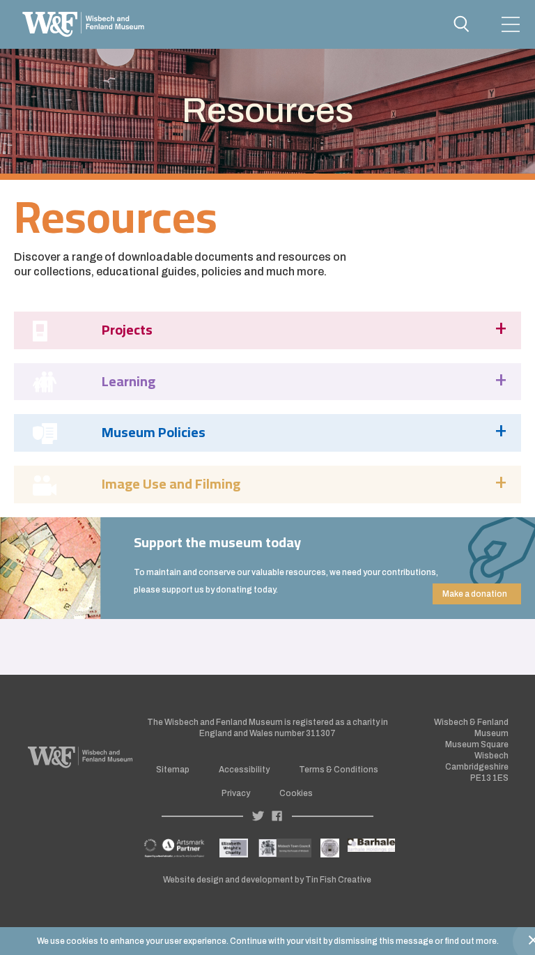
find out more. (471, 941)
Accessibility (244, 769)
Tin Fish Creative (338, 880)
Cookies (296, 793)
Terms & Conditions (338, 769)
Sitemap (172, 769)
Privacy (236, 793)
